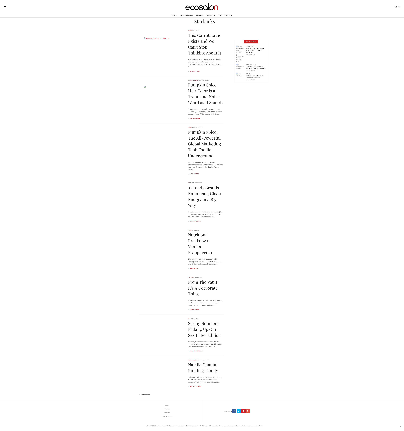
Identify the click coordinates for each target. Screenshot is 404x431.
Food (189, 30)
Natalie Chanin (195, 386)
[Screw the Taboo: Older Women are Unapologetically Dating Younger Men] (241, 54)
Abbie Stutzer (195, 71)
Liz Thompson (195, 118)
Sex (189, 318)
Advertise (167, 409)
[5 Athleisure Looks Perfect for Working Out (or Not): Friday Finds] (241, 67)
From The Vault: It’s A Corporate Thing (203, 287)
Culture (173, 15)
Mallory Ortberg (196, 351)
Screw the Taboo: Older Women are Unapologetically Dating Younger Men (255, 50)
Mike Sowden (194, 309)
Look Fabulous (186, 15)
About (167, 405)
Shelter (199, 15)
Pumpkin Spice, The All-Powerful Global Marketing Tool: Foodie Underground (204, 143)
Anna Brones (194, 174)
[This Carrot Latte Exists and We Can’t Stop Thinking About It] (162, 51)
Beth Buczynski (195, 221)
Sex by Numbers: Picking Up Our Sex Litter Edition (204, 329)
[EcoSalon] (17, 6)
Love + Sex (211, 15)
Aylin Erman (194, 268)
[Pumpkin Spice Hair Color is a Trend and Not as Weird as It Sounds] (162, 99)
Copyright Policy (167, 416)
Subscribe (167, 412)
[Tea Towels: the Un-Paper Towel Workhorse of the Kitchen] (241, 76)
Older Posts (145, 395)
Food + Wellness (225, 15)
